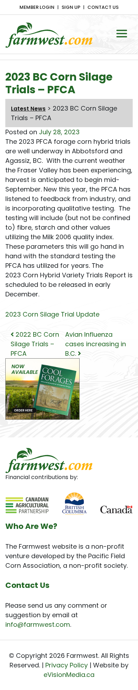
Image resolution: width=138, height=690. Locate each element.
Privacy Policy (66, 665)
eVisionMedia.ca (69, 674)
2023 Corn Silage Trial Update (52, 314)
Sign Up (71, 7)
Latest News (28, 108)
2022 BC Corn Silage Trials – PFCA (35, 344)
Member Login (36, 7)
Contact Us (103, 7)
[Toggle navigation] (122, 33)
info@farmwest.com (37, 624)
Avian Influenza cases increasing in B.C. (95, 344)
